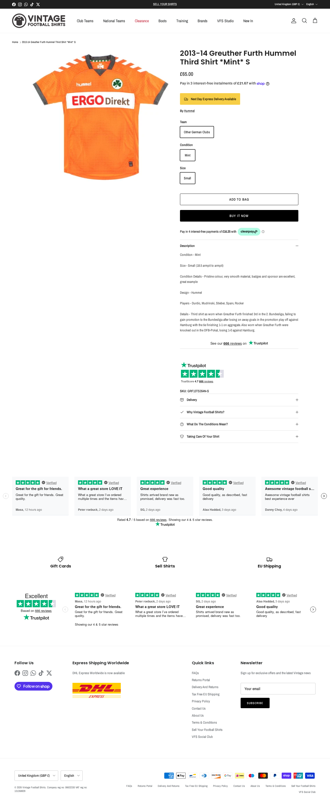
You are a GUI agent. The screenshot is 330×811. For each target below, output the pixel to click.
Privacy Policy (201, 701)
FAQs (195, 673)
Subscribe (255, 703)
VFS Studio (225, 20)
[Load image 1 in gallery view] (100, 118)
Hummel (189, 111)
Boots (162, 20)
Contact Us (199, 708)
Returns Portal (201, 680)
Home (15, 42)
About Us (198, 715)
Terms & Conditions (204, 722)
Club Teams (85, 20)
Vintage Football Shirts (34, 787)
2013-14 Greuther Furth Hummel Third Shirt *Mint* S (49, 42)
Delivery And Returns (205, 687)
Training (182, 20)
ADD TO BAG (239, 199)
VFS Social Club (202, 736)
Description (187, 246)
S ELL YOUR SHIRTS (165, 4)
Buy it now (239, 216)
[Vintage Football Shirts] (38, 21)
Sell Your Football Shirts (207, 729)
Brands (203, 20)
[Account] (293, 21)
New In (248, 20)
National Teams (114, 20)
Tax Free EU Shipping (206, 694)
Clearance (142, 20)
